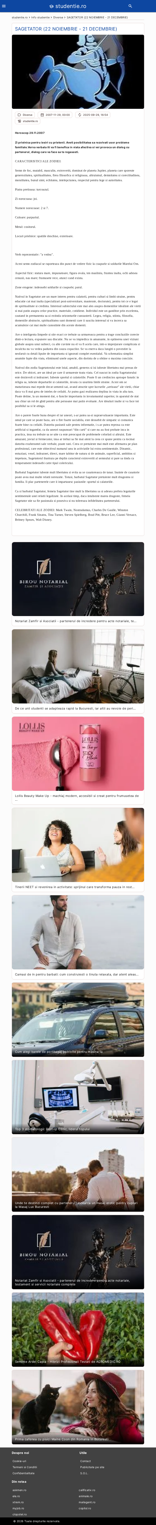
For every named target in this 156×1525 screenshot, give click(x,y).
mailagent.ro (87, 1502)
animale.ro (85, 1496)
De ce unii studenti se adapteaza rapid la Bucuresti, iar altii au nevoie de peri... (75, 708)
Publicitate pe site (92, 1467)
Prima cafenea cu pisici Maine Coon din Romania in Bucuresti (62, 1439)
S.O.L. (84, 1473)
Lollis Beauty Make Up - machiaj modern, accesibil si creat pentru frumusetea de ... (77, 797)
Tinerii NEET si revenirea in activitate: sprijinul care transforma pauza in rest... (75, 887)
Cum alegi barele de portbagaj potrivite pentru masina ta (59, 1052)
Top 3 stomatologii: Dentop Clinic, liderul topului (52, 1129)
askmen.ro (19, 1490)
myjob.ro (18, 1508)
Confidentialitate (24, 1473)
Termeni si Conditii (25, 1467)
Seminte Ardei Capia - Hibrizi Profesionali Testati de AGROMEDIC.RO (68, 1361)
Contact (85, 1461)
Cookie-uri (19, 1461)
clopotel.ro (20, 1514)
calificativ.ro (87, 1490)
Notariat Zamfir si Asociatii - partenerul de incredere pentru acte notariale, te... (76, 621)
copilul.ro (85, 1508)
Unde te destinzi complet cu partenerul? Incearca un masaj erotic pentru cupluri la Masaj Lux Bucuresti (76, 1205)
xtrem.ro (18, 1502)
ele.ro (16, 1496)
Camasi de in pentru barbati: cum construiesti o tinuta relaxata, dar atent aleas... (77, 974)
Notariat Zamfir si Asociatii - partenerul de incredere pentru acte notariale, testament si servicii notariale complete (72, 1282)
